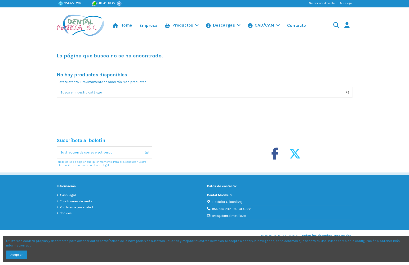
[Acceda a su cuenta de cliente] (347, 25)
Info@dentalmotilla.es (229, 216)
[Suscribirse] (147, 152)
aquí (29, 245)
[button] (264, 25)
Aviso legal (346, 3)
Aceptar (16, 255)
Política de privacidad (76, 207)
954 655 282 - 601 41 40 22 (231, 209)
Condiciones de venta (322, 3)
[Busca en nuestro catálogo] (347, 92)
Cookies (66, 213)
